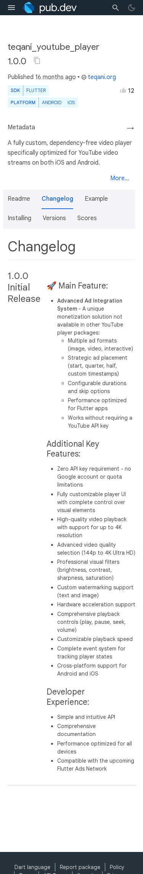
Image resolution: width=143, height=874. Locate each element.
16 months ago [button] (55, 77)
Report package (80, 867)
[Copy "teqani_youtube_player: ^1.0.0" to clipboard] (37, 60)
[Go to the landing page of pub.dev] (50, 7)
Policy (117, 867)
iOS (71, 102)
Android (51, 102)
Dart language (32, 867)
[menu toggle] (11, 7)
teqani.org (102, 77)
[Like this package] (123, 90)
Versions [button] (54, 218)
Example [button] (96, 199)
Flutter (36, 90)
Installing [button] (19, 218)
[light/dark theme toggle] (131, 7)
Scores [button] (87, 218)
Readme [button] (19, 199)
